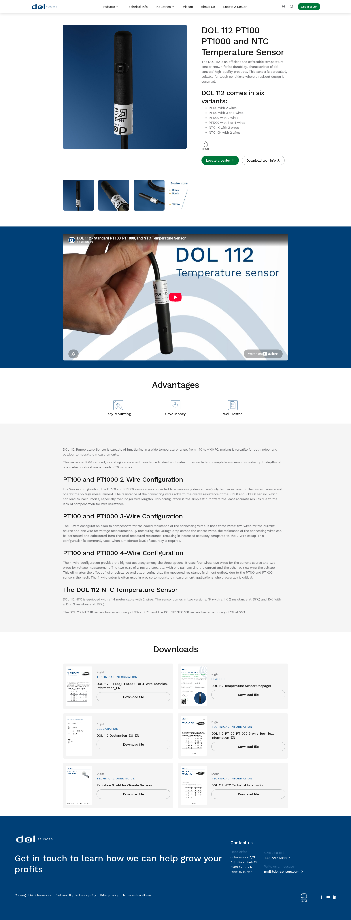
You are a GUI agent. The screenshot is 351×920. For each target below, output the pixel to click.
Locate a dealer (235, 7)
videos (188, 7)
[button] (110, 6)
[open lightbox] (125, 87)
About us (208, 7)
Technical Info (137, 7)
